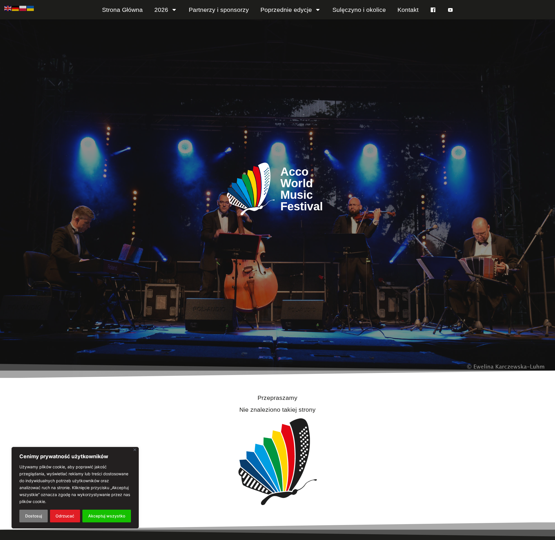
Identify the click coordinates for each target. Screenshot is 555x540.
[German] (15, 8)
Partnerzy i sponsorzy (219, 9)
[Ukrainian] (30, 8)
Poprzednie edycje (286, 9)
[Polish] (23, 8)
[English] (8, 8)
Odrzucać (65, 515)
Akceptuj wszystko (106, 515)
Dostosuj (33, 515)
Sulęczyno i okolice (359, 9)
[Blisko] (135, 449)
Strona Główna (122, 9)
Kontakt (408, 9)
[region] (75, 487)
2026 (161, 9)
